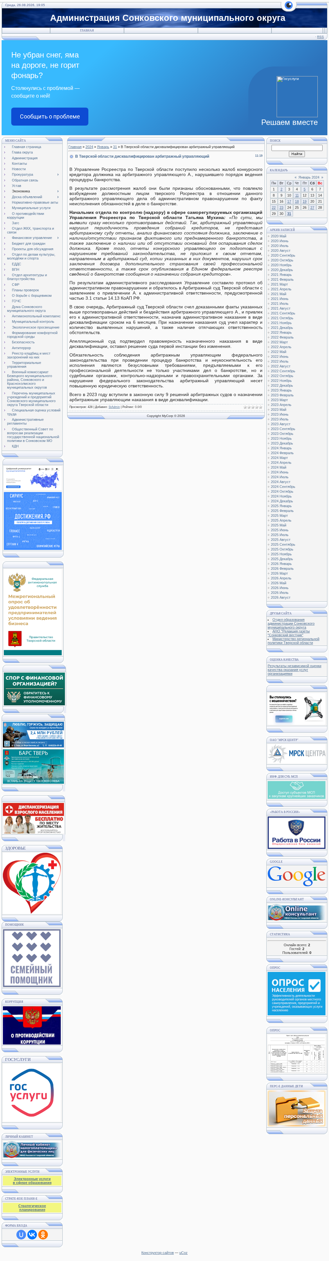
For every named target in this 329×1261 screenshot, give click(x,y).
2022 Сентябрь (283, 371)
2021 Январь (281, 275)
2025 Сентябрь (283, 544)
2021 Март (279, 284)
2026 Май (278, 583)
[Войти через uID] (21, 1234)
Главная (87, 30)
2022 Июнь (280, 356)
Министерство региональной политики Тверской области (293, 641)
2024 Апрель (281, 462)
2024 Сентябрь (283, 487)
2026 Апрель (281, 578)
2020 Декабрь (282, 270)
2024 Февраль (282, 453)
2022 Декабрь (282, 385)
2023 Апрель (281, 405)
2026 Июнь (280, 588)
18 (297, 201)
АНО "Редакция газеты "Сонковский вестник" (289, 633)
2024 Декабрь (282, 501)
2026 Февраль (282, 568)
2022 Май (278, 352)
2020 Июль (280, 246)
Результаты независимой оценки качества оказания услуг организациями (294, 669)
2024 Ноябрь (281, 496)
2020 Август (280, 250)
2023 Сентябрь (283, 429)
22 (274, 207)
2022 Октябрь (282, 376)
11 (297, 195)
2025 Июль (280, 535)
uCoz (183, 1253)
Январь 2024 (308, 177)
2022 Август (280, 366)
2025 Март (279, 515)
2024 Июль (280, 477)
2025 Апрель (281, 520)
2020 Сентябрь (283, 255)
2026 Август (280, 597)
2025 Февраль (282, 511)
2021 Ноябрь (281, 323)
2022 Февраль (282, 337)
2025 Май (278, 525)
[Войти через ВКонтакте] (32, 1234)
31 (115, 147)
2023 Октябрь (282, 434)
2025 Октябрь (282, 549)
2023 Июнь (280, 414)
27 (312, 207)
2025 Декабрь (282, 559)
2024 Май (278, 467)
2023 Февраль (282, 395)
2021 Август (280, 308)
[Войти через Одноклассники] (43, 1234)
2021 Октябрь (282, 318)
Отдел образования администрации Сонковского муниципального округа (291, 623)
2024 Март (279, 458)
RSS (320, 37)
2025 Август (280, 540)
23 (281, 207)
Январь (103, 147)
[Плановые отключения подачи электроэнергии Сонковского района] (296, 762)
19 (305, 201)
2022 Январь (281, 332)
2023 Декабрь (282, 443)
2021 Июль (280, 303)
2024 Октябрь (282, 491)
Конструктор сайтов (157, 1253)
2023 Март (279, 400)
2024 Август (280, 482)
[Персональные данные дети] (296, 1125)
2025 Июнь (280, 530)
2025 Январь (281, 506)
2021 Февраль (282, 279)
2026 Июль (280, 593)
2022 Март (279, 342)
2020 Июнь (280, 241)
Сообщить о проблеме (50, 116)
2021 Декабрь (282, 328)
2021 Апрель (281, 289)
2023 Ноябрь (281, 438)
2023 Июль (280, 419)
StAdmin (114, 407)
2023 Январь (281, 390)
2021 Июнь (280, 299)
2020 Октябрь (282, 260)
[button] (288, 9)
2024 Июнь (280, 472)
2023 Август (280, 424)
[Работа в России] (296, 848)
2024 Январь (281, 448)
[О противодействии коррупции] (32, 1024)
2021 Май (278, 294)
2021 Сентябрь (283, 313)
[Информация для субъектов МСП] (296, 798)
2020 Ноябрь (281, 265)
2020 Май (278, 236)
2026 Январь (281, 564)
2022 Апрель (281, 347)
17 (289, 201)
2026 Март (279, 573)
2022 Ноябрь (281, 381)
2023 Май (278, 409)
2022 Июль (280, 361)
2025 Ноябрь (281, 554)
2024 (89, 147)
